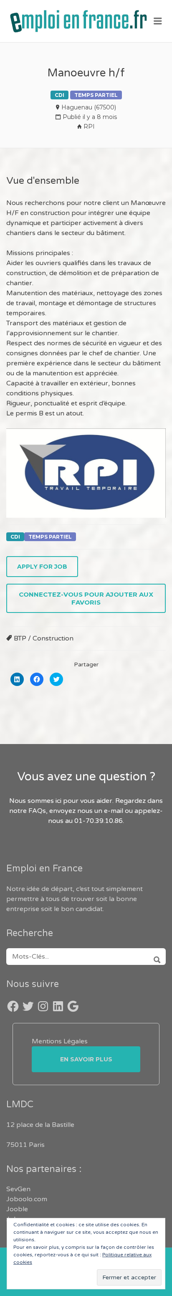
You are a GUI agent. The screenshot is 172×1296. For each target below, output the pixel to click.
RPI (89, 126)
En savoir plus (86, 1059)
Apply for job (42, 566)
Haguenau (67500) (88, 107)
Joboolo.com (26, 1199)
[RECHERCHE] (154, 956)
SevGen (18, 1189)
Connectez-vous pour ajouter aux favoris (86, 598)
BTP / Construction (43, 638)
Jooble (17, 1209)
